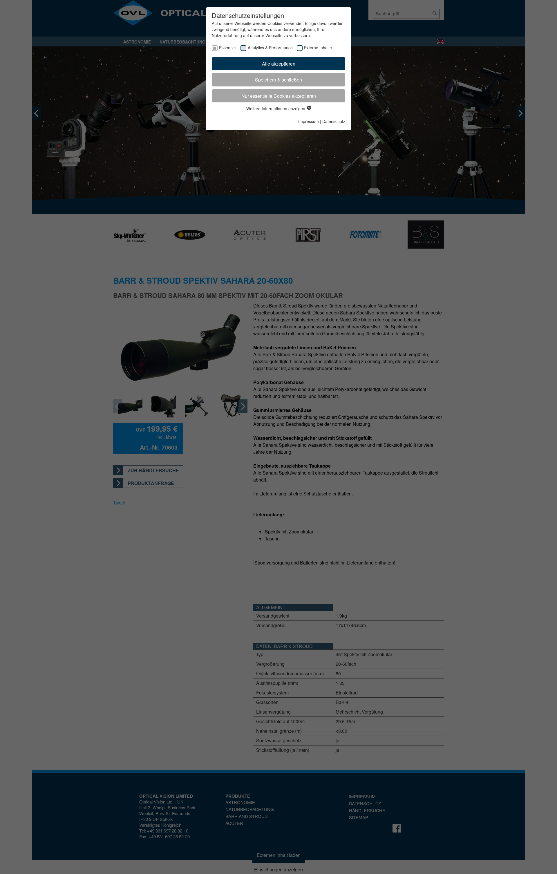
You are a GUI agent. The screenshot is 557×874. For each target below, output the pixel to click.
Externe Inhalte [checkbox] (318, 47)
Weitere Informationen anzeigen (276, 108)
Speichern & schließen (278, 79)
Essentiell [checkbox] (227, 47)
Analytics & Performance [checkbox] (270, 47)
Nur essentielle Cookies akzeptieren (278, 96)
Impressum (308, 121)
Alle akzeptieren (278, 63)
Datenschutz (333, 121)
